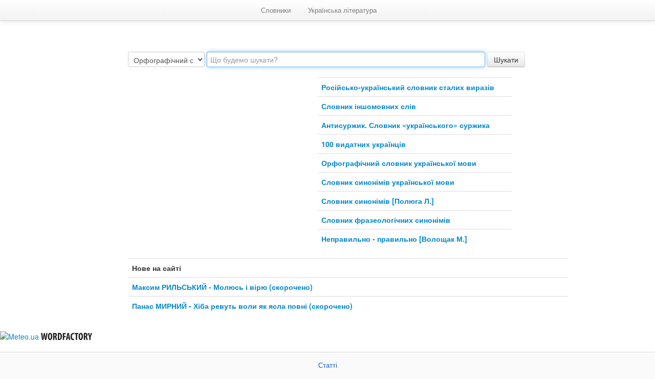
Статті (327, 365)
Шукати (506, 59)
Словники (276, 10)
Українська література (342, 10)
